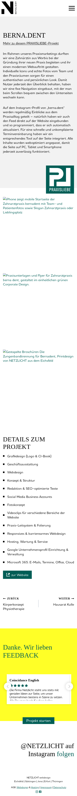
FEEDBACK (20, 655)
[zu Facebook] (40, 791)
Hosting (35, 787)
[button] (38, 235)
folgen (65, 754)
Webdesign (22, 787)
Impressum (46, 787)
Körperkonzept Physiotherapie (13, 604)
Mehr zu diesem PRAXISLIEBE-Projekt (31, 43)
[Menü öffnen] (72, 8)
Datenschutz (59, 787)
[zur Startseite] (8, 13)
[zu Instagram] (37, 791)
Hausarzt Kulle (63, 601)
